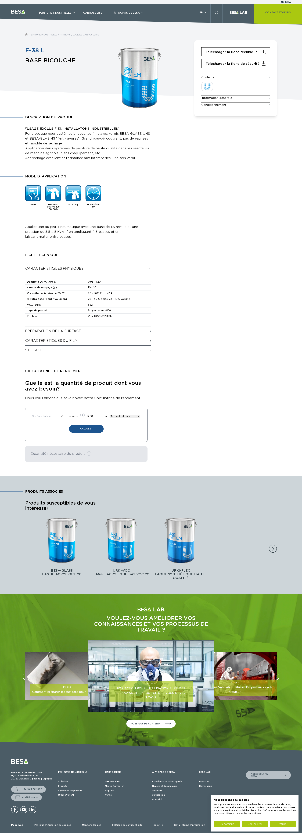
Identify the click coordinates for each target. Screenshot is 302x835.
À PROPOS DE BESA (163, 772)
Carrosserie (205, 786)
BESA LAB (205, 772)
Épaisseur (72, 416)
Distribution (158, 795)
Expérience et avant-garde (167, 781)
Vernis (108, 795)
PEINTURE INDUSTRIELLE (43, 34)
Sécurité (158, 825)
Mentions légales (91, 825)
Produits (62, 786)
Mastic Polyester (114, 786)
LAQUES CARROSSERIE (86, 34)
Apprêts (109, 790)
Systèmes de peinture (70, 790)
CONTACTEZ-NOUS (278, 12)
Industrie (204, 781)
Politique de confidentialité (127, 825)
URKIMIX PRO (112, 781)
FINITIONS (65, 34)
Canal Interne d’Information (189, 825)
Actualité (157, 799)
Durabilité (157, 790)
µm (105, 416)
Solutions (63, 781)
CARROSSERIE (113, 772)
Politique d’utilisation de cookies (52, 825)
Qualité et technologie (164, 786)
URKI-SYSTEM (66, 795)
